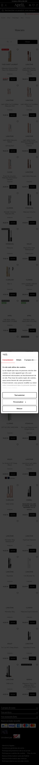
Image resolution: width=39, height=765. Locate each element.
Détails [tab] (18, 360)
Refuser (19, 408)
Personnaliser (18, 402)
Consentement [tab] (7, 360)
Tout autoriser (19, 395)
